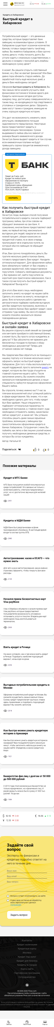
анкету (45, 367)
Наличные (27, 1024)
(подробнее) (15, 905)
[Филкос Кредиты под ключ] (16, 4)
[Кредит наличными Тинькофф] (27, 173)
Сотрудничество (27, 977)
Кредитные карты (27, 948)
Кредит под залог (27, 956)
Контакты (27, 940)
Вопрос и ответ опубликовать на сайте (27, 896)
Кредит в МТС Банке (15, 477)
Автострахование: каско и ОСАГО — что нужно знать (26, 560)
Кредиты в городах (27, 965)
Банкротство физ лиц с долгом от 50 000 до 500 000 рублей (26, 778)
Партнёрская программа (27, 973)
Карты (45, 1024)
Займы (9, 1024)
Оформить (13, 198)
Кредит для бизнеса (27, 960)
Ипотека (27, 952)
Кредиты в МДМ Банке (16, 520)
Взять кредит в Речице (16, 647)
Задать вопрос (19, 914)
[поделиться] (19, 449)
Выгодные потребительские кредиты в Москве (26, 686)
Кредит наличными (27, 944)
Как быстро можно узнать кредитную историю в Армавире (25, 732)
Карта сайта (27, 969)
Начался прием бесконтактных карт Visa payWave (24, 600)
